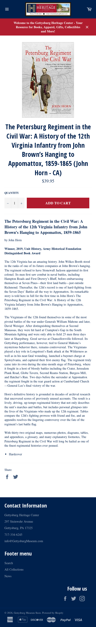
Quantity (11, 193)
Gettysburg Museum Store (27, 612)
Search (8, 563)
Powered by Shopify (52, 612)
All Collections (13, 569)
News (7, 576)
